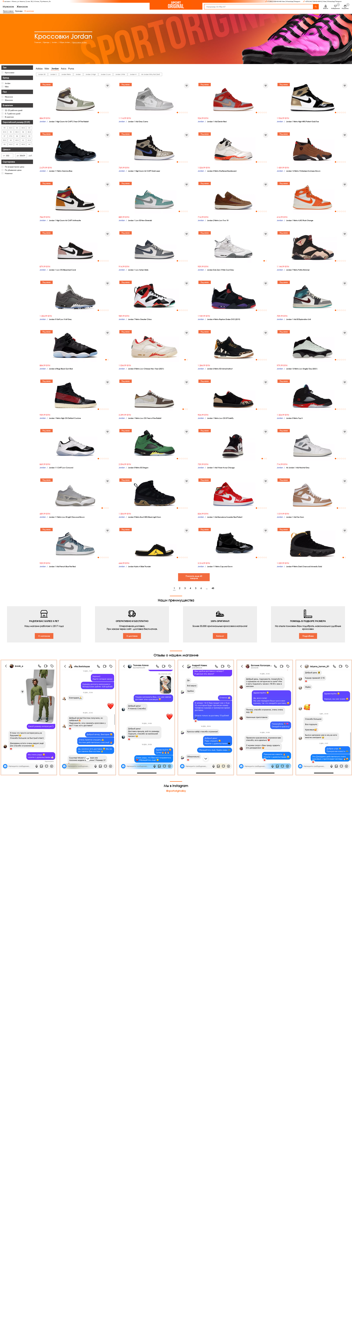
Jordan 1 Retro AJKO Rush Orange (299, 220)
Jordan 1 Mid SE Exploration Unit (298, 319)
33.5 (23, 128)
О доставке (132, 636)
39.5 (4, 140)
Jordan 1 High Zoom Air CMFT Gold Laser (144, 171)
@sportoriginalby (176, 790)
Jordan (7, 83)
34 (29, 128)
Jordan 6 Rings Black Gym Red (61, 369)
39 (29, 136)
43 (17, 144)
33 (17, 128)
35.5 (17, 132)
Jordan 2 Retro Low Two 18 (217, 220)
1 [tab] (98, 112)
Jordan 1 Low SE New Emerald (140, 220)
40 (11, 140)
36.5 (29, 132)
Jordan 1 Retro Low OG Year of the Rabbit (144, 418)
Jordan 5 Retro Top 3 (294, 418)
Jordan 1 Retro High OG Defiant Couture (65, 418)
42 (5, 144)
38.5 (23, 136)
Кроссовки (9, 72)
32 (5, 128)
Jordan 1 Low (106, 74)
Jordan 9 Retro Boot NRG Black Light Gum (144, 517)
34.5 (4, 132)
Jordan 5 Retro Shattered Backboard (221, 171)
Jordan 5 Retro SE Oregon (138, 467)
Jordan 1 (53, 74)
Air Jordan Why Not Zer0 (150, 74)
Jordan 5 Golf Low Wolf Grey (60, 319)
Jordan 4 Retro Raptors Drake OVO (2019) (223, 319)
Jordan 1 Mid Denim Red (216, 121)
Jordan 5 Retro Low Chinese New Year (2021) (146, 369)
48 (213, 588)
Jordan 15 (41, 74)
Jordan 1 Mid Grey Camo (138, 121)
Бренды (19, 11)
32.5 (10, 128)
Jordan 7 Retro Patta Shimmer (298, 270)
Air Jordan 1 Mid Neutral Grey (297, 467)
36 (23, 132)
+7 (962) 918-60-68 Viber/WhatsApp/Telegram (283, 1)
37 (4, 136)
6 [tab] (108, 112)
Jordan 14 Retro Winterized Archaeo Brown (303, 171)
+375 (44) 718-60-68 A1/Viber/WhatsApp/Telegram (323, 1)
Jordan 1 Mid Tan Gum (295, 517)
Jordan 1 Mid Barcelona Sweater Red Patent (224, 517)
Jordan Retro (66, 74)
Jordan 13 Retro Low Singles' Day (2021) (301, 369)
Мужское (8, 6)
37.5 (10, 136)
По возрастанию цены (14, 166)
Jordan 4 (133, 74)
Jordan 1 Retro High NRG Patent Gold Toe (302, 121)
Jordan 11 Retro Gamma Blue (60, 171)
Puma (71, 68)
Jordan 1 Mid (120, 74)
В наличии (29, 11)
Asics (63, 68)
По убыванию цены (13, 170)
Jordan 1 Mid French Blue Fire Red (62, 566)
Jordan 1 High (91, 74)
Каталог (220, 636)
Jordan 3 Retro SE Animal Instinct (220, 369)
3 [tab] (102, 112)
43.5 (23, 144)
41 (23, 140)
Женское (22, 6)
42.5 (10, 144)
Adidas (39, 68)
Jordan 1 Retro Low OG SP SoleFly (220, 418)
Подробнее (308, 636)
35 (11, 132)
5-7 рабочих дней (12, 113)
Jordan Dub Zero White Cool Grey (220, 270)
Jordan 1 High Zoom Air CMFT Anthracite (65, 220)
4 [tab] (104, 112)
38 (17, 136)
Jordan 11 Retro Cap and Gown (220, 566)
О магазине (44, 636)
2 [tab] (100, 112)
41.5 (29, 140)
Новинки (9, 173)
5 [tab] (106, 112)
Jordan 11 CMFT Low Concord (61, 467)
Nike (7, 86)
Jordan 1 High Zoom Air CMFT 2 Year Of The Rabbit (69, 121)
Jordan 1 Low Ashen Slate (138, 270)
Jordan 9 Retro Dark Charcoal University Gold (304, 566)
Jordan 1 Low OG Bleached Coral (62, 270)
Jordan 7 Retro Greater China (140, 319)
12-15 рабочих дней (13, 110)
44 (29, 144)
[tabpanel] (75, 98)
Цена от (7, 149)
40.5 (17, 140)
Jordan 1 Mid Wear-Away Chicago (221, 467)
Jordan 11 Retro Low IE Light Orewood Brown (67, 517)
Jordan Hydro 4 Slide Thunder (139, 566)
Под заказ (46, 84)
